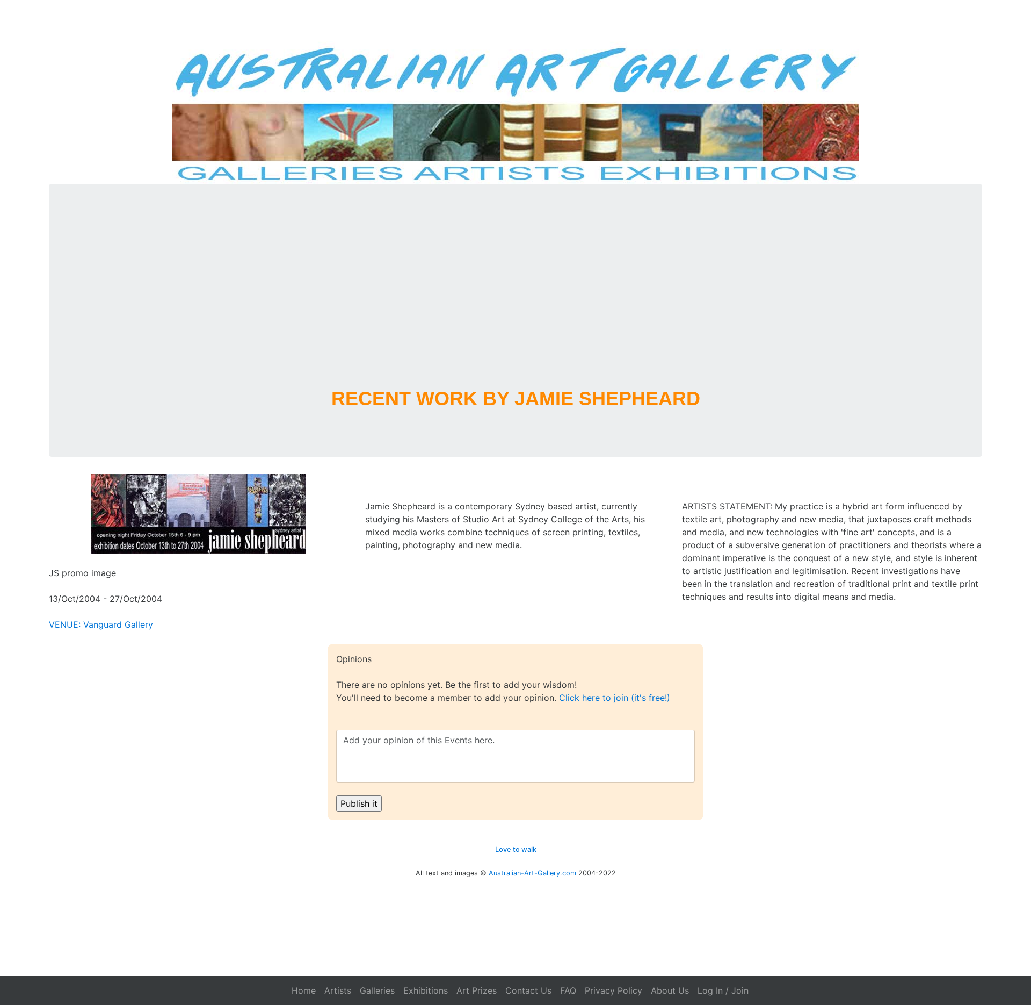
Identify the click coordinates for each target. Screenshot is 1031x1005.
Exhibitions (425, 990)
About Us (670, 990)
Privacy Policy (613, 990)
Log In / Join (723, 990)
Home (304, 990)
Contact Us (528, 990)
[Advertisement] (515, 299)
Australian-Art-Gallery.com (532, 873)
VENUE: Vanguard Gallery (101, 624)
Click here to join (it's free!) (614, 697)
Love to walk (515, 849)
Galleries (377, 990)
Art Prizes (476, 990)
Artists (337, 990)
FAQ (568, 990)
